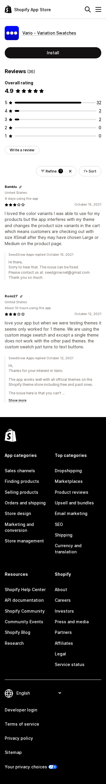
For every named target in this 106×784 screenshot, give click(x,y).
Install (53, 52)
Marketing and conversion (19, 527)
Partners (63, 632)
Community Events (24, 621)
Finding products (22, 481)
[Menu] (98, 9)
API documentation (24, 600)
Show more (17, 400)
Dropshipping (68, 470)
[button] (70, 171)
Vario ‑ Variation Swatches (49, 32)
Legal (60, 653)
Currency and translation (68, 548)
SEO (59, 524)
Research (14, 643)
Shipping (63, 534)
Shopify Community (25, 611)
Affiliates (64, 643)
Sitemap (13, 752)
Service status (70, 664)
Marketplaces (69, 481)
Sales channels (20, 470)
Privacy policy (19, 738)
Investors (64, 611)
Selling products (21, 492)
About (61, 589)
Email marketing (71, 513)
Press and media (72, 621)
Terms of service (22, 723)
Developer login (21, 709)
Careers (63, 600)
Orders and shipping (25, 502)
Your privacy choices (26, 766)
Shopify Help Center (25, 589)
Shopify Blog (17, 632)
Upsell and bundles (74, 502)
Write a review (22, 150)
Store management (24, 540)
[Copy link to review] (20, 187)
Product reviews (71, 492)
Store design (18, 513)
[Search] (88, 9)
